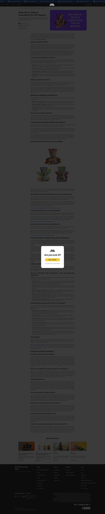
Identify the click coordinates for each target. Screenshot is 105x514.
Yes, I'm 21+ (52, 260)
